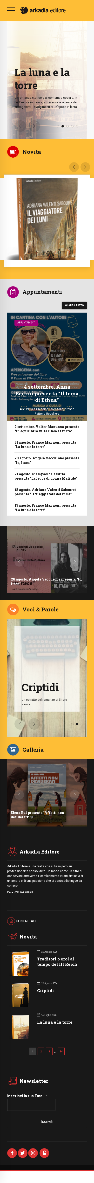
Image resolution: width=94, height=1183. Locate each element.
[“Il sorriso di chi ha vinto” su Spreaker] (47, 793)
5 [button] (77, 126)
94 (61, 1051)
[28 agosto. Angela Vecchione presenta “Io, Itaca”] (47, 559)
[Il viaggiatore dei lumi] (47, 219)
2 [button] (62, 126)
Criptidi (45, 990)
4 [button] (72, 126)
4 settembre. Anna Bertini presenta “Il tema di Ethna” (47, 393)
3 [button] (67, 126)
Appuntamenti (26, 322)
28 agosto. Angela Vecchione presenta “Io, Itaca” (46, 460)
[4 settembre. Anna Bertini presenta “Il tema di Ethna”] (47, 366)
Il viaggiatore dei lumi (56, 78)
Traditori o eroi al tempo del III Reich (57, 961)
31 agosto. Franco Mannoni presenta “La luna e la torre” (45, 444)
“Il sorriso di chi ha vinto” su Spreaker (43, 817)
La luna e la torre (55, 1022)
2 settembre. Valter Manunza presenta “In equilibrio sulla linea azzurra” (46, 428)
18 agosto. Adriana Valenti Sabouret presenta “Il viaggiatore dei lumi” (45, 491)
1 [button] (58, 126)
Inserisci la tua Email (27, 1096)
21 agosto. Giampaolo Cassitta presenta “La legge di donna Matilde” (45, 476)
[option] (47, 80)
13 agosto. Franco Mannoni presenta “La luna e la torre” (45, 507)
